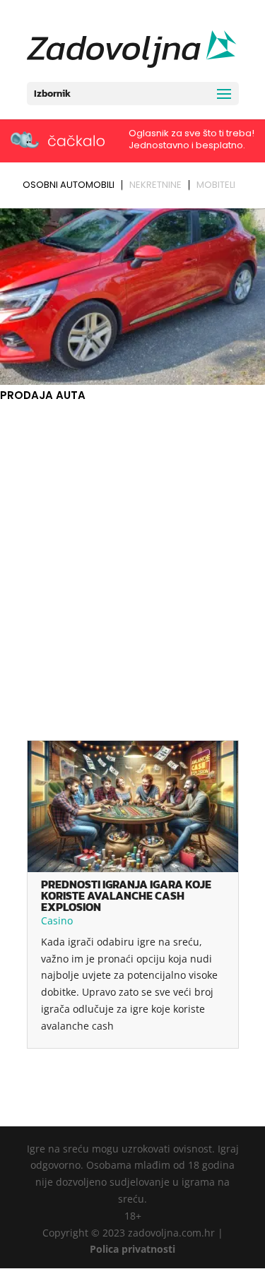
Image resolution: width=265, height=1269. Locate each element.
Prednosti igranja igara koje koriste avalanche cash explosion (126, 895)
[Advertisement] (132, 544)
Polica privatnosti (132, 1249)
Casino (57, 920)
